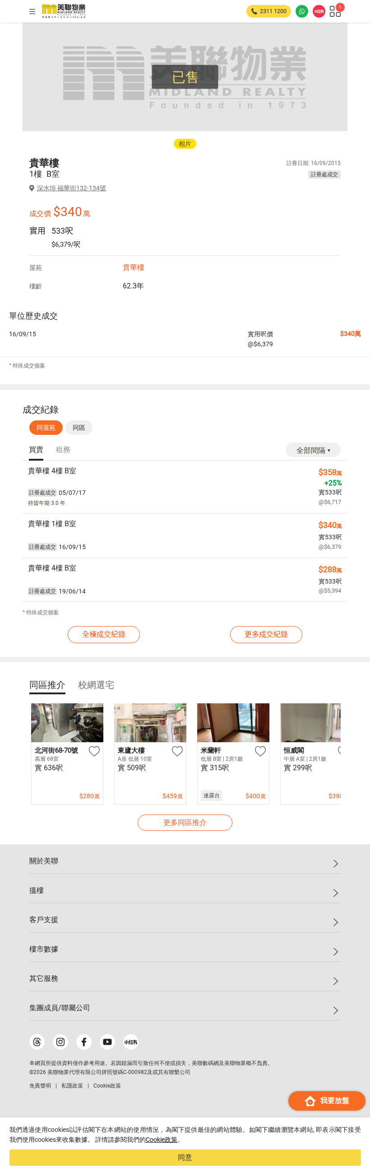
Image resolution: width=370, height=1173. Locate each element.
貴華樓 (133, 267)
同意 (185, 1157)
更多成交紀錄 (266, 634)
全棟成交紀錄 (103, 634)
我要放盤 (334, 1100)
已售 (185, 77)
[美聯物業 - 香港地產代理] (63, 11)
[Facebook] (84, 1042)
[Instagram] (60, 1042)
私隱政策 (72, 1086)
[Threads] (37, 1042)
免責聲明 (40, 1086)
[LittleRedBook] (131, 1042)
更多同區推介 (185, 822)
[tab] (36, 450)
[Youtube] (107, 1042)
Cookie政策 (161, 1139)
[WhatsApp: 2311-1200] (302, 11)
